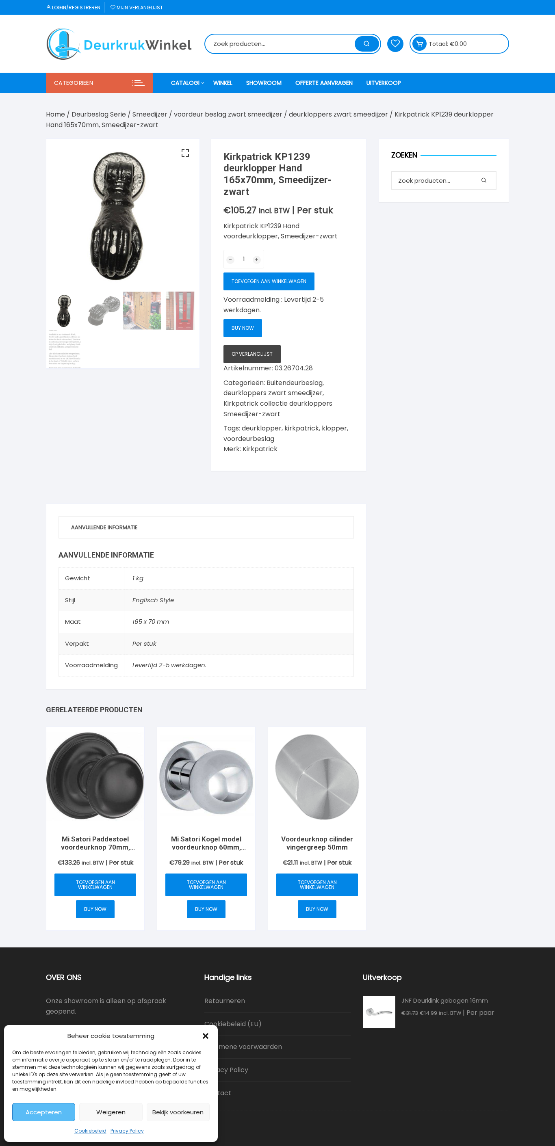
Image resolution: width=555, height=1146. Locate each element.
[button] (206, 1036)
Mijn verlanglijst (139, 7)
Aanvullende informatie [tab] (104, 527)
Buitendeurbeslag (295, 382)
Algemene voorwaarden (243, 1046)
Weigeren (111, 1112)
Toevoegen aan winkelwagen (269, 281)
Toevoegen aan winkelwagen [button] (95, 885)
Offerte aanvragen (324, 83)
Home (55, 114)
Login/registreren (75, 7)
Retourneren (224, 1000)
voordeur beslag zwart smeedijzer (228, 114)
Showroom (264, 83)
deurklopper (262, 428)
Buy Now (243, 327)
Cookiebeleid (90, 1130)
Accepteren (44, 1112)
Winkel (222, 83)
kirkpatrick (301, 428)
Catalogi (185, 83)
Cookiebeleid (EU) (233, 1024)
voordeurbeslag (248, 438)
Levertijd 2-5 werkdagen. (169, 665)
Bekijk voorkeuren (178, 1112)
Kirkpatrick (260, 449)
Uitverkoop (383, 83)
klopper (334, 428)
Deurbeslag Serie (99, 114)
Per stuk (144, 643)
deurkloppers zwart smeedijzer (338, 114)
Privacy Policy (127, 1130)
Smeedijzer (149, 114)
